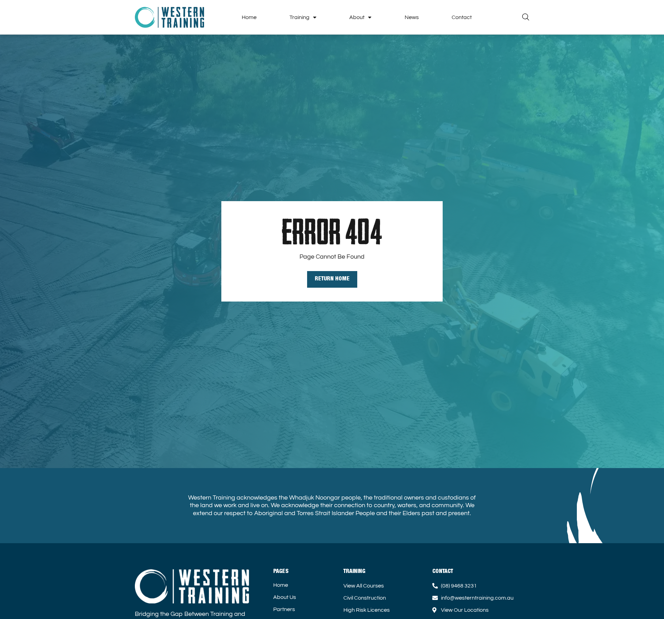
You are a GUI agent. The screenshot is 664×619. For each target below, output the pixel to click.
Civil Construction (364, 598)
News (412, 17)
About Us (284, 597)
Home (249, 17)
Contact (462, 17)
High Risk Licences (366, 610)
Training (299, 17)
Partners (284, 609)
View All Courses (363, 586)
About (357, 17)
